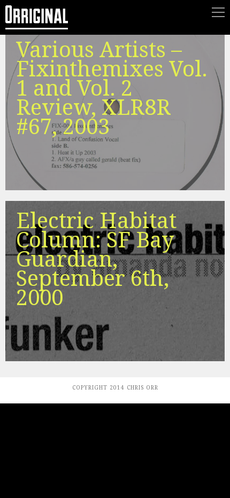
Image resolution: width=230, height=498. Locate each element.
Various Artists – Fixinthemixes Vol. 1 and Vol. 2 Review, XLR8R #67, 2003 (112, 88)
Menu (218, 12)
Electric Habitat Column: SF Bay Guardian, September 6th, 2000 (96, 259)
